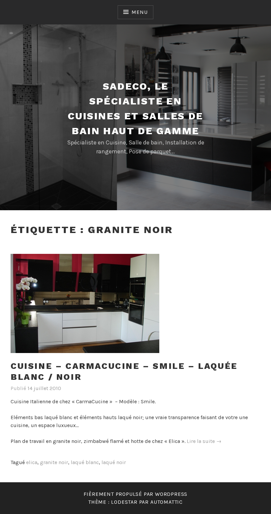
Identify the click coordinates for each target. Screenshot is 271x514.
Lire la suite (204, 441)
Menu (139, 12)
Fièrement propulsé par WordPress (136, 494)
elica (31, 462)
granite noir (54, 462)
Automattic (166, 502)
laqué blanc (85, 462)
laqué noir (113, 462)
